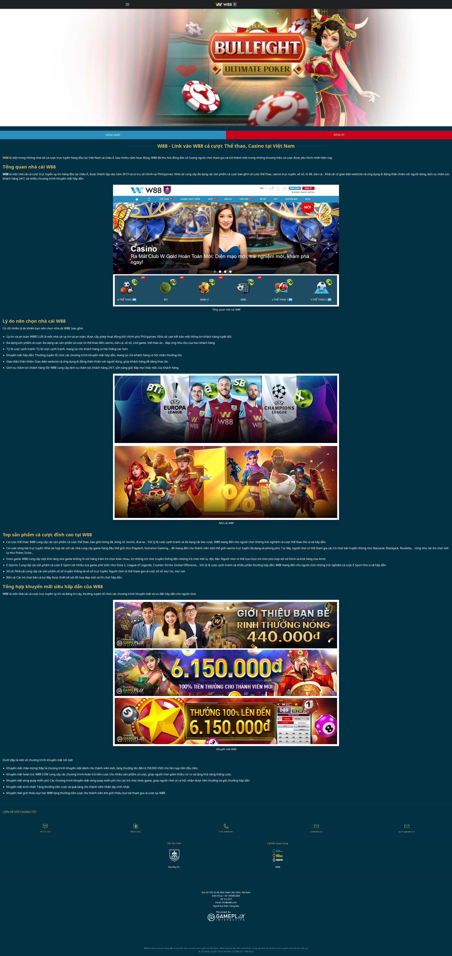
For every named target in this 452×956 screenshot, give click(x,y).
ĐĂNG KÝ (339, 135)
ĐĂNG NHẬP (113, 135)
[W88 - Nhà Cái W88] (226, 4)
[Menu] (127, 4)
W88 (237, 951)
